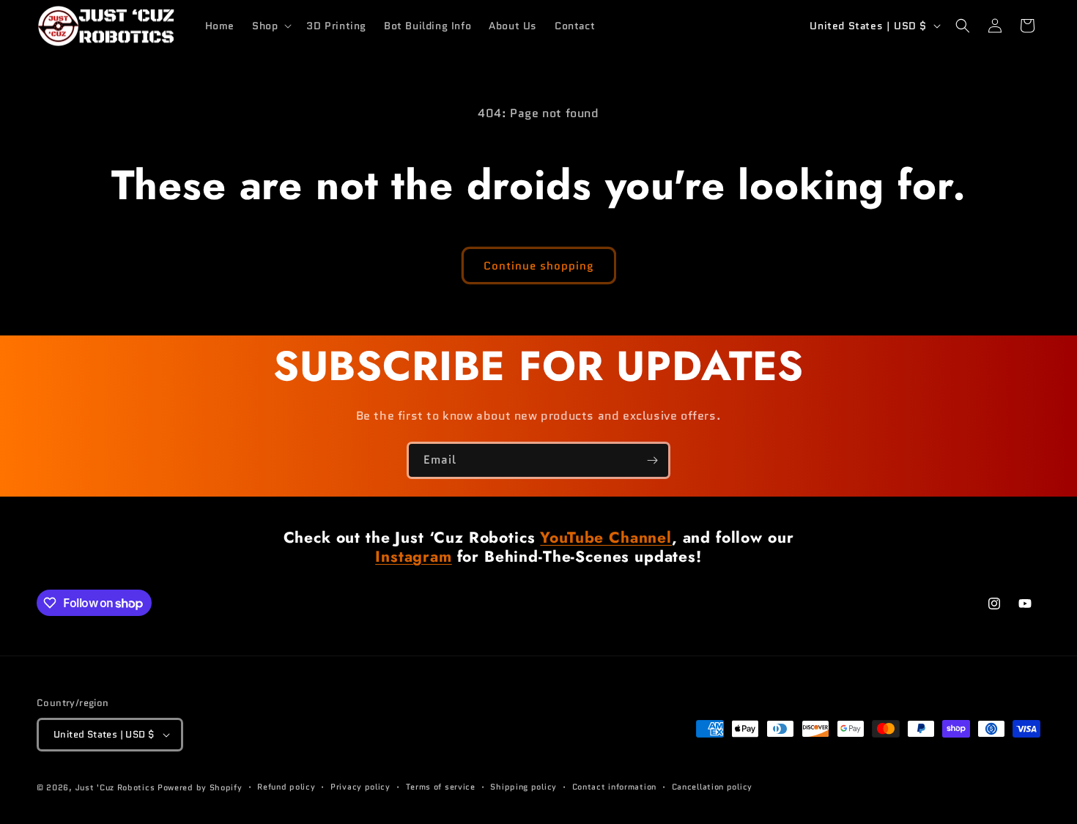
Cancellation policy (712, 787)
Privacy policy (360, 787)
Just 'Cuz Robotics (115, 787)
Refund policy (286, 787)
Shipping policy (523, 787)
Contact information (614, 787)
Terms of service (440, 787)
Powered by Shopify (200, 787)
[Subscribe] (652, 460)
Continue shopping (539, 266)
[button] (270, 25)
